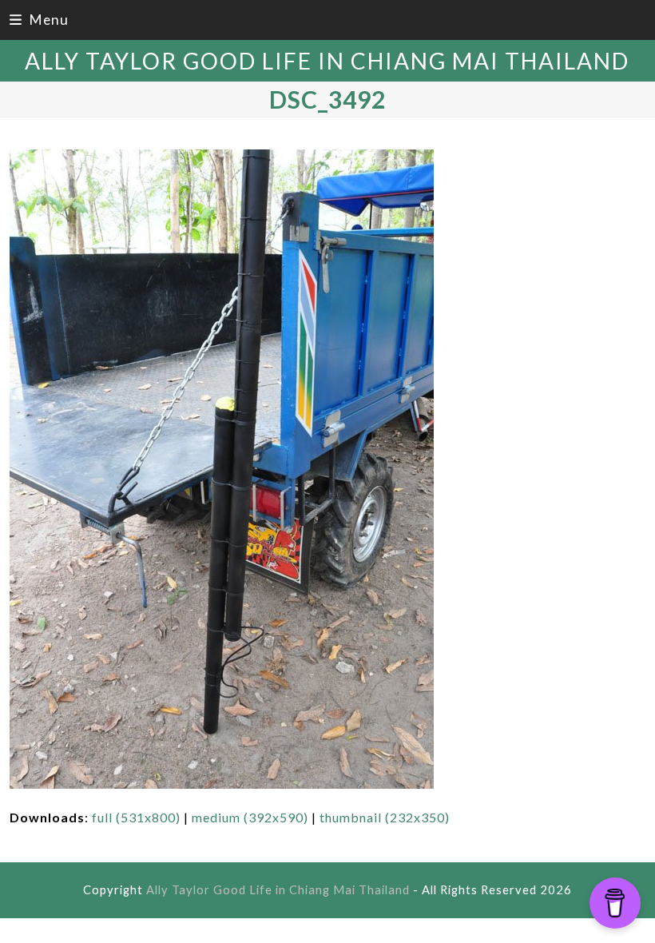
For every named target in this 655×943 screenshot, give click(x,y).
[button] (39, 19)
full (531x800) (136, 817)
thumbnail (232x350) (385, 817)
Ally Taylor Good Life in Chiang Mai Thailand (327, 60)
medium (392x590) (250, 817)
